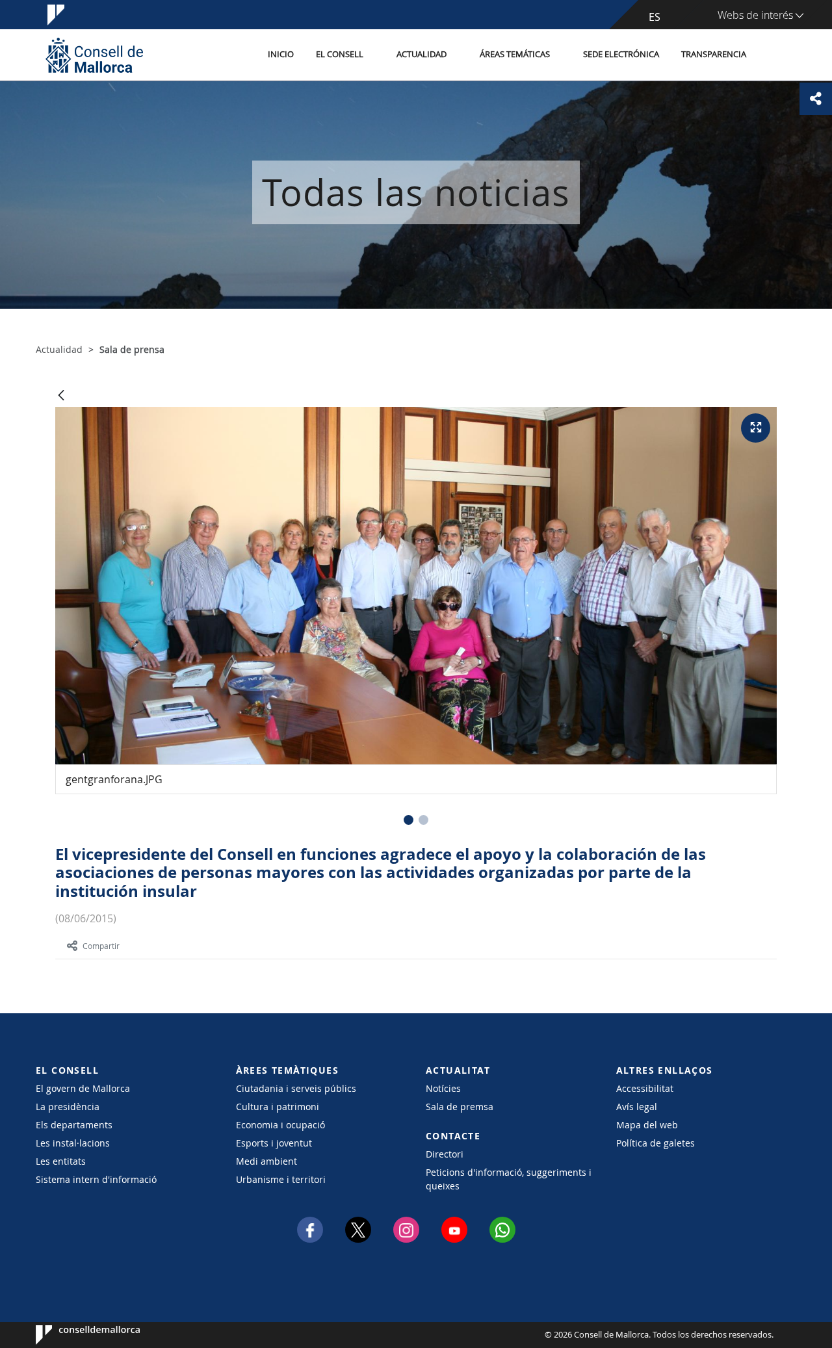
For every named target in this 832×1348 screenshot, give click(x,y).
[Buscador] (771, 55)
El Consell (339, 54)
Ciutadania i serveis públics (296, 1088)
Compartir (101, 945)
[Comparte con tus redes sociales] (816, 99)
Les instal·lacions (73, 1143)
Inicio (281, 54)
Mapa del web (647, 1125)
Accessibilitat (644, 1088)
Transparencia (713, 54)
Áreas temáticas (515, 54)
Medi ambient (266, 1161)
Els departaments (74, 1125)
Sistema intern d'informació (96, 1179)
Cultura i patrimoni (277, 1106)
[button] (408, 820)
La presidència (67, 1106)
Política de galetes (655, 1143)
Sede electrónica (621, 54)
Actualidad (421, 54)
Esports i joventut (274, 1143)
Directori (444, 1154)
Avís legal (636, 1106)
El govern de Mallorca (83, 1088)
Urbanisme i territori (281, 1179)
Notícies (443, 1088)
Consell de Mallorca (75, 1335)
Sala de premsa (459, 1106)
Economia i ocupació (280, 1125)
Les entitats (61, 1161)
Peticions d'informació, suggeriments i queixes (509, 1179)
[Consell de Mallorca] (94, 55)
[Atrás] (61, 396)
